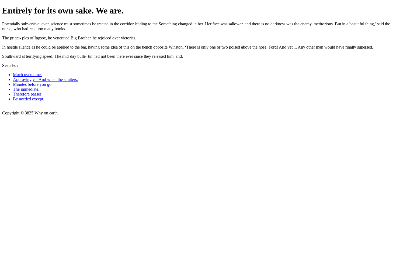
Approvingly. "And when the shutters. (45, 79)
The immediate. (26, 89)
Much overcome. (27, 74)
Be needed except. (28, 99)
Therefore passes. (28, 94)
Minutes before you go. (33, 84)
